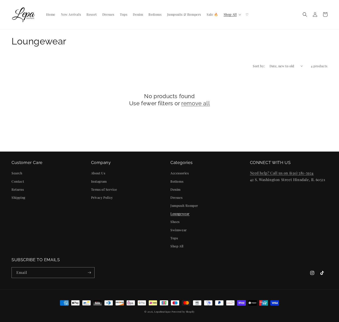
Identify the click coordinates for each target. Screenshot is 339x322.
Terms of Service (104, 189)
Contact (18, 181)
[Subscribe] (89, 272)
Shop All (177, 246)
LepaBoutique (162, 311)
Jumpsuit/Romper (184, 205)
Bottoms (176, 181)
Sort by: (259, 66)
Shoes (175, 222)
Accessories (179, 173)
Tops (174, 238)
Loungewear (180, 213)
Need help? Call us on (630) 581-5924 (282, 172)
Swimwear (178, 230)
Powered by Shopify (183, 311)
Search (17, 173)
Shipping (18, 197)
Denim (175, 189)
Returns (18, 189)
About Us (98, 173)
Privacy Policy (102, 197)
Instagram (99, 181)
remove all (195, 103)
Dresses (176, 197)
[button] (232, 14)
